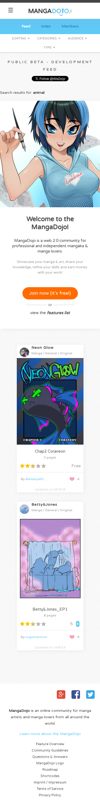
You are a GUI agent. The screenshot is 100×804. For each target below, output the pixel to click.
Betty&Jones (44, 504)
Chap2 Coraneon (50, 451)
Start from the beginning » (51, 438)
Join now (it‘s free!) (50, 293)
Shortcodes (50, 776)
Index (46, 26)
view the (50, 312)
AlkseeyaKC (35, 479)
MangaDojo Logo (50, 763)
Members (70, 26)
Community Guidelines (50, 751)
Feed (26, 26)
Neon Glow (42, 347)
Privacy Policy (50, 795)
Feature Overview (50, 744)
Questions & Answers (50, 757)
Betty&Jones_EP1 (50, 609)
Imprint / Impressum (50, 783)
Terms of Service (50, 789)
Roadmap (50, 770)
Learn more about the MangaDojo (50, 734)
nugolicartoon (36, 637)
